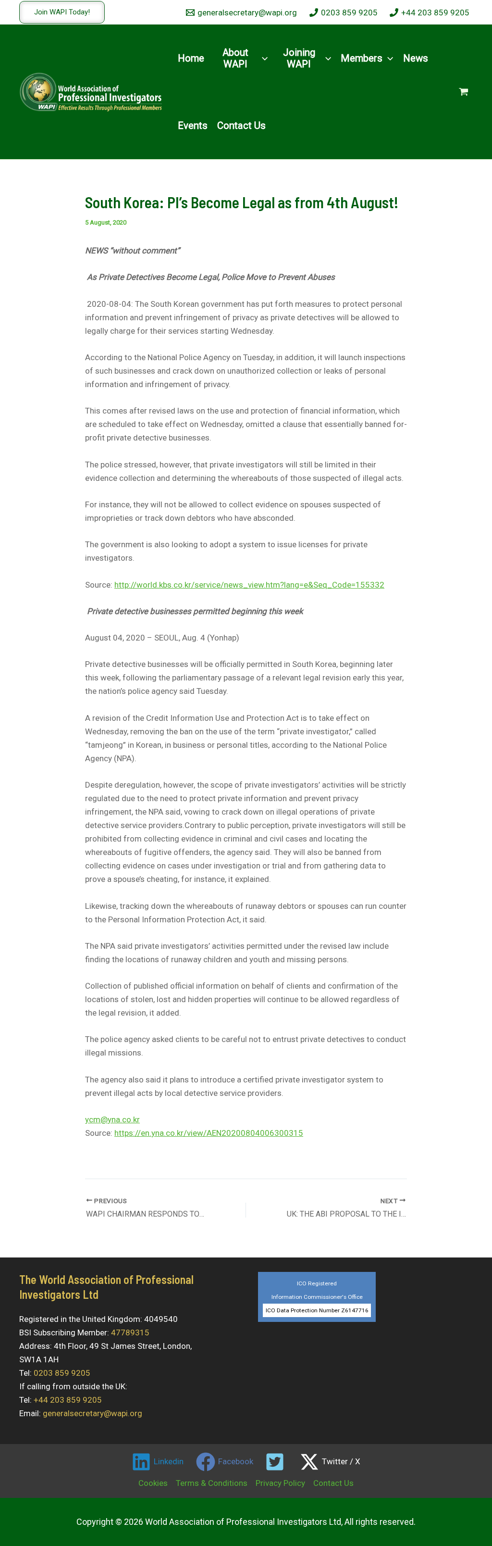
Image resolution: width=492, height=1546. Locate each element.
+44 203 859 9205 (68, 1400)
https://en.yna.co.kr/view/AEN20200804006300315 (208, 1133)
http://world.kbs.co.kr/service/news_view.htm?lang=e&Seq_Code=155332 (249, 585)
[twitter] (276, 1461)
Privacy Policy (280, 1483)
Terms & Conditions (211, 1483)
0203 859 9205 (62, 1373)
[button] (62, 12)
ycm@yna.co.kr (112, 1119)
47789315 (130, 1332)
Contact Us (333, 1483)
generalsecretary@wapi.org (92, 1413)
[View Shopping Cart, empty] (464, 92)
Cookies (153, 1483)
